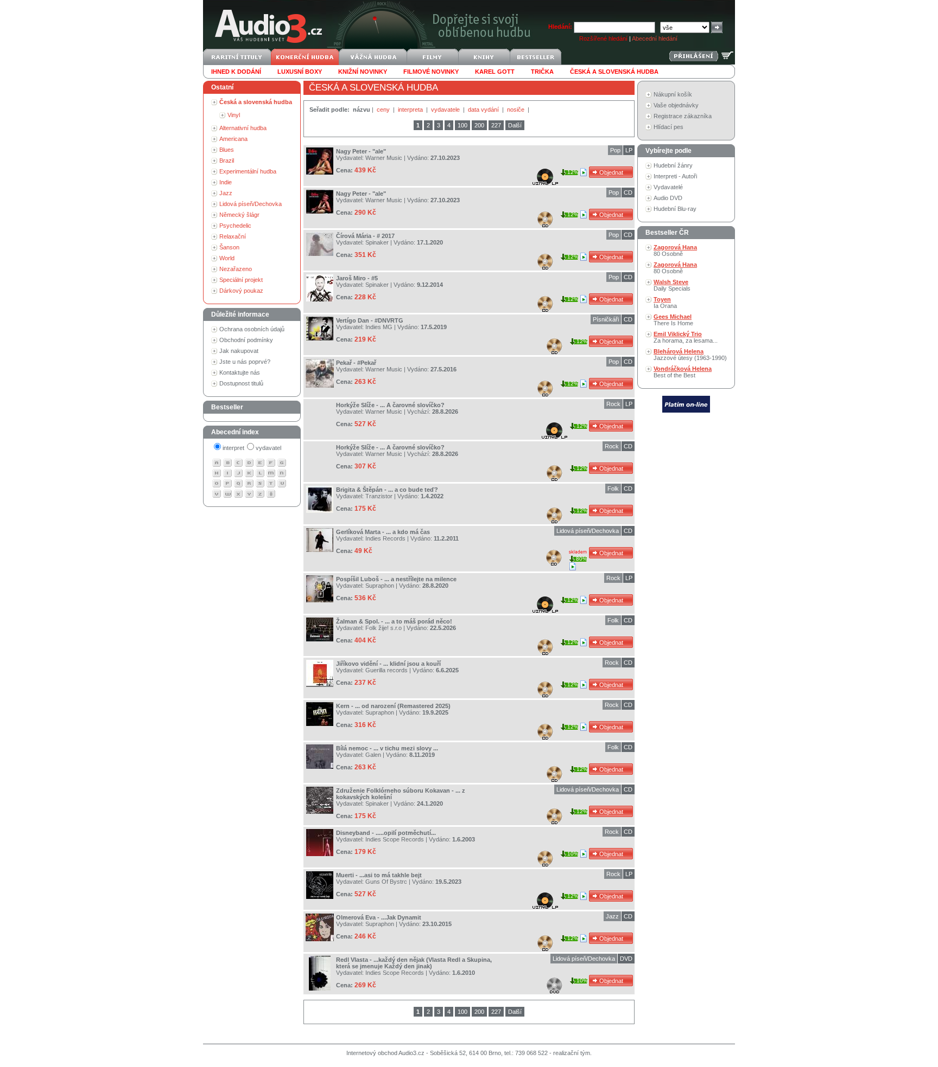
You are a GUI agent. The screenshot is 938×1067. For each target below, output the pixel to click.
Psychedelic (235, 225)
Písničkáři (606, 319)
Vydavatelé (668, 187)
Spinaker (377, 242)
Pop (615, 150)
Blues (226, 149)
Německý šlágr (239, 214)
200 (479, 125)
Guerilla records (386, 670)
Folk (613, 488)
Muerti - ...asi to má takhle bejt (379, 875)
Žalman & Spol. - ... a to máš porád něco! (394, 621)
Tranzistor (378, 496)
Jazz (225, 193)
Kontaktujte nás (239, 372)
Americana (233, 139)
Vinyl (233, 115)
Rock (613, 404)
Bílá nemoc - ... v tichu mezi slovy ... (387, 748)
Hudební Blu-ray (675, 208)
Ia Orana (665, 302)
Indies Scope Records (394, 839)
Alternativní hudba (243, 128)
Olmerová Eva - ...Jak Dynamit (378, 917)
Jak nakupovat (238, 351)
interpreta (411, 109)
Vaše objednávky (676, 105)
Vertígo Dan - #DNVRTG (369, 320)
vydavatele (446, 109)
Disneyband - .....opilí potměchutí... (386, 833)
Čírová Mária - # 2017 (365, 236)
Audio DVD (668, 198)
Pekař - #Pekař (356, 362)
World (226, 258)
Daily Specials (672, 285)
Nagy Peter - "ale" (361, 151)
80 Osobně (675, 250)
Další (515, 125)
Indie (225, 182)
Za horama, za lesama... (686, 337)
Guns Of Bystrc (386, 881)
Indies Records (385, 538)
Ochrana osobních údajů (251, 329)
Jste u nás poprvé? (244, 361)
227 (496, 125)
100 (462, 125)
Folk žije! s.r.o (383, 628)
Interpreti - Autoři (675, 176)
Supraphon (379, 585)
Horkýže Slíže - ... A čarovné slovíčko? (390, 405)
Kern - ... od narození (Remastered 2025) (393, 706)
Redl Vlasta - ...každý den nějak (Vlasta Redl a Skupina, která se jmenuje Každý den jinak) (414, 962)
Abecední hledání (654, 38)
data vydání (484, 109)
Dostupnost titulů (241, 383)
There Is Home (673, 319)
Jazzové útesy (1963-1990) (690, 354)
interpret (233, 448)
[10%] (584, 853)
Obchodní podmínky (246, 340)
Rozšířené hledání (603, 38)
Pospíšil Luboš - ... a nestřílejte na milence (396, 579)
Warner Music (383, 158)
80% (581, 559)
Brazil (226, 160)
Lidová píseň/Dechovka (250, 204)
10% (573, 854)
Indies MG (378, 327)
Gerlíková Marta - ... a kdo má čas (383, 532)
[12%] (584, 172)
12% (573, 172)
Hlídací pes (668, 127)
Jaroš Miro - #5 (357, 278)
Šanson (229, 247)
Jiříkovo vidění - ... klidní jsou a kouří (388, 663)
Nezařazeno (235, 269)
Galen (373, 754)
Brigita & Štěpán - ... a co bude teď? (387, 489)
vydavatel (268, 448)
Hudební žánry (673, 165)
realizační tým (571, 1053)
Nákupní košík (673, 94)
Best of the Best (683, 371)
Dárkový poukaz (241, 290)
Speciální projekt (241, 280)
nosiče (516, 109)
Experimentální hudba (247, 171)
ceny (384, 109)
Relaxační (232, 236)
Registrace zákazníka (683, 116)
